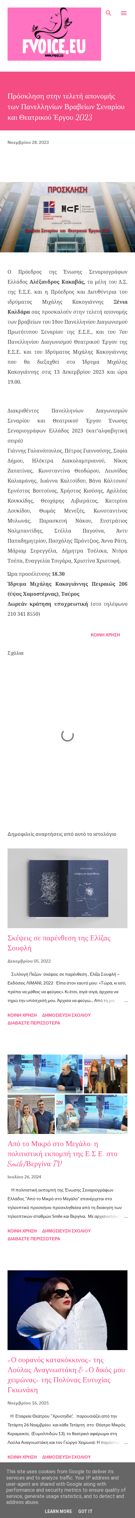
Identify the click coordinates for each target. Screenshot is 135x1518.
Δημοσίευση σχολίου (66, 1015)
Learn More (58, 1511)
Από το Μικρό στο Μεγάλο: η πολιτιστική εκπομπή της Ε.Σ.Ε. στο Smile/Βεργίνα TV (62, 1153)
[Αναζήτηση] (108, 11)
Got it (85, 1511)
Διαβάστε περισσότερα (34, 1022)
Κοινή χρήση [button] (105, 634)
